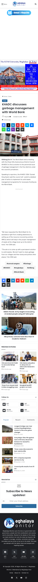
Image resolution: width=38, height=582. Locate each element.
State (9, 96)
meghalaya (19, 268)
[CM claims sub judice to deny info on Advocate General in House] (28, 356)
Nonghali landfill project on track (25, 386)
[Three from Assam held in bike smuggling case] (10, 378)
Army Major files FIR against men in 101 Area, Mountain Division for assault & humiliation (24, 441)
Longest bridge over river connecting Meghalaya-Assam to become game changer (23, 429)
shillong (31, 268)
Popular (6, 420)
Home (5, 96)
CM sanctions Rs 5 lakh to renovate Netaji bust (10, 365)
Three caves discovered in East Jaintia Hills (23, 450)
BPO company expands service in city (22, 459)
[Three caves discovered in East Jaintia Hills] (7, 451)
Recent (17, 420)
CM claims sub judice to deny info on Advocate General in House (27, 366)
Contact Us (25, 573)
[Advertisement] (19, 38)
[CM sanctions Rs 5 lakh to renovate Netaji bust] (10, 356)
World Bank (19, 272)
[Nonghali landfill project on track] (28, 378)
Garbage (27, 264)
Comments (31, 420)
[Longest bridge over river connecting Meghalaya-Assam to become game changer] (7, 429)
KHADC (7, 268)
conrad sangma (13, 264)
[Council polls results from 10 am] (7, 469)
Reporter (7, 116)
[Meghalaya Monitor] (19, 4)
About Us (17, 573)
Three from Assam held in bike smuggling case (10, 386)
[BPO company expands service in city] (7, 460)
